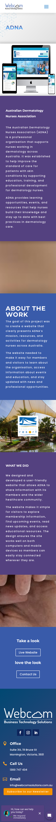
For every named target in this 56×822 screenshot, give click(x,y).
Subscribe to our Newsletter (28, 791)
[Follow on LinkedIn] (36, 732)
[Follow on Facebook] (20, 732)
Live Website (28, 652)
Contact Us (28, 674)
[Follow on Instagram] (28, 732)
